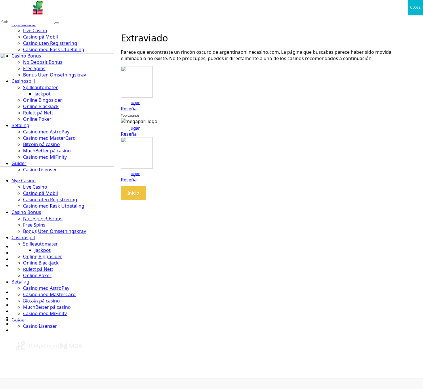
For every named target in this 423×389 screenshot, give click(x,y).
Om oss (20, 246)
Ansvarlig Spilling (30, 259)
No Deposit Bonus (31, 317)
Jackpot (43, 250)
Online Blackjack (41, 263)
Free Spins (34, 225)
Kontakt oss (24, 253)
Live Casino (35, 30)
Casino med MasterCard (49, 294)
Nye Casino (24, 180)
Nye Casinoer (26, 298)
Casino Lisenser (40, 169)
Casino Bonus (26, 212)
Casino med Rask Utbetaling (53, 49)
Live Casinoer (26, 330)
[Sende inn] (56, 23)
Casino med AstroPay (46, 288)
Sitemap (20, 265)
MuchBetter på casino (47, 307)
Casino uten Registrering (50, 43)
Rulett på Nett (38, 269)
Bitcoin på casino (41, 301)
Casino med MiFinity (45, 313)
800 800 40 (114, 371)
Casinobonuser (28, 305)
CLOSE (415, 7)
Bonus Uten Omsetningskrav (54, 231)
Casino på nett (27, 292)
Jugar (134, 102)
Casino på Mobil (40, 37)
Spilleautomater (40, 244)
